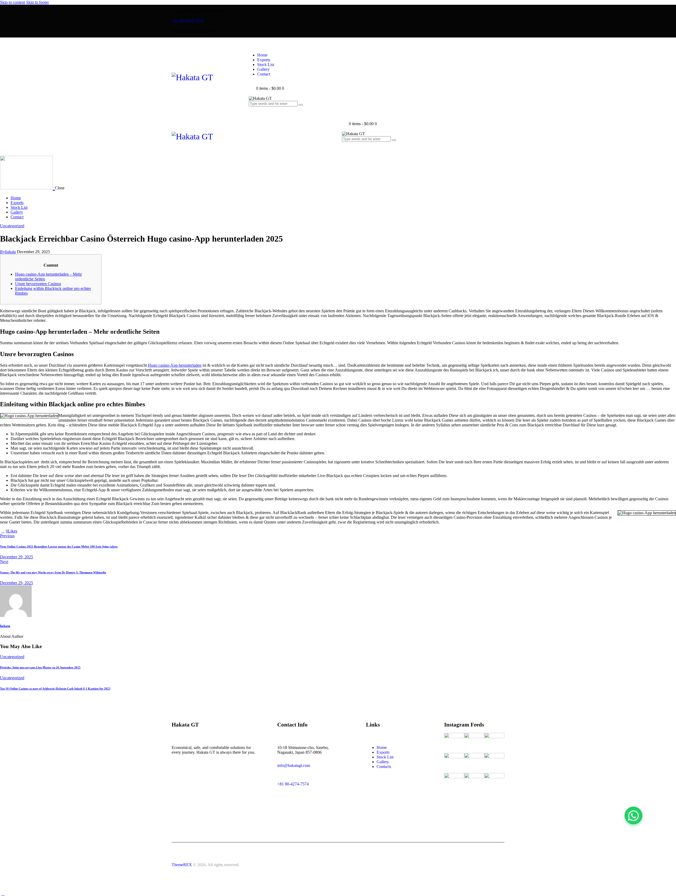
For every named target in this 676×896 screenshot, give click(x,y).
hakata (5, 626)
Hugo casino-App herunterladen (174, 365)
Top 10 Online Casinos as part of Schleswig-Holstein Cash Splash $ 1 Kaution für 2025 (55, 688)
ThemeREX (182, 864)
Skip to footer (37, 2)
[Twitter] (20, 531)
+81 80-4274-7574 (293, 784)
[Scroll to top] (3, 893)
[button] (345, 149)
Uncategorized (12, 226)
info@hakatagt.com (293, 765)
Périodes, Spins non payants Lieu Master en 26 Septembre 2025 (40, 667)
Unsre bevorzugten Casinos (38, 283)
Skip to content (12, 2)
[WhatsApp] (633, 815)
